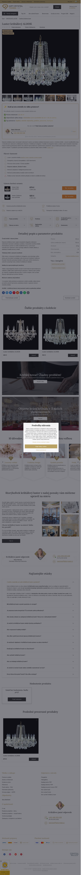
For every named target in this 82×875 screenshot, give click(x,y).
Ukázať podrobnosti (41, 450)
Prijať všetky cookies (41, 446)
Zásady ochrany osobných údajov (41, 442)
